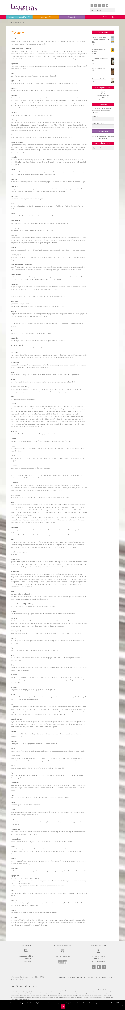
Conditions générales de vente (77, 977)
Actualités (71, 17)
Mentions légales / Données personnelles (101, 977)
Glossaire (62, 977)
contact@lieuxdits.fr (98, 961)
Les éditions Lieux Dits (17, 17)
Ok (63, 1006)
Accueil (15, 22)
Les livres (44, 17)
